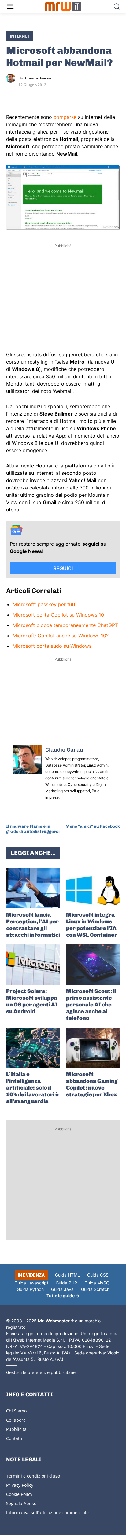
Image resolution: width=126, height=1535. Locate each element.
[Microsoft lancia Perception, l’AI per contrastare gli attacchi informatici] (33, 888)
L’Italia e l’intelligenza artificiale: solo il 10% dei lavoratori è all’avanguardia (32, 1088)
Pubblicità (16, 1429)
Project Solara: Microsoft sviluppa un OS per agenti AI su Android (31, 1001)
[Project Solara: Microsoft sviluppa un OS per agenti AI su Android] (33, 964)
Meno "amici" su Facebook (92, 826)
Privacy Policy (19, 1485)
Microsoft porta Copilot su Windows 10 (58, 615)
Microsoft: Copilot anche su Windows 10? (61, 635)
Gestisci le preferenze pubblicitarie (41, 1372)
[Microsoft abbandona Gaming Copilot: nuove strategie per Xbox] (93, 1048)
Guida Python (30, 1289)
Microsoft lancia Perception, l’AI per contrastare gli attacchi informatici (33, 924)
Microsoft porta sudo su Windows (52, 646)
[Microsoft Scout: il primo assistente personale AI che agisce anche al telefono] (93, 964)
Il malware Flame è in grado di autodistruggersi (33, 829)
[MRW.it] (63, 6)
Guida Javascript (31, 1282)
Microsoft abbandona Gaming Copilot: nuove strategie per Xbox (92, 1084)
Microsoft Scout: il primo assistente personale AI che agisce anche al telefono (91, 1004)
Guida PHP (66, 1282)
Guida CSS (98, 1274)
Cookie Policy (19, 1494)
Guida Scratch (95, 1289)
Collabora (16, 1420)
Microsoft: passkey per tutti (45, 604)
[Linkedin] (26, 96)
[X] (12, 96)
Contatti (14, 1438)
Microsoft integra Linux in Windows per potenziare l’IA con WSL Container (91, 924)
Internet (20, 36)
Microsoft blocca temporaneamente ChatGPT (65, 625)
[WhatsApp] (40, 96)
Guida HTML (67, 1274)
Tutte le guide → (63, 1295)
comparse (65, 117)
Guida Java (62, 1289)
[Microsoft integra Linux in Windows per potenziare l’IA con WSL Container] (93, 888)
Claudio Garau (38, 78)
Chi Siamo (16, 1411)
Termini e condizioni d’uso (33, 1476)
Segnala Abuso (21, 1503)
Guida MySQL (98, 1282)
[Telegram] (54, 96)
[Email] (68, 96)
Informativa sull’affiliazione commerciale (47, 1512)
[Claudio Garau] (12, 78)
